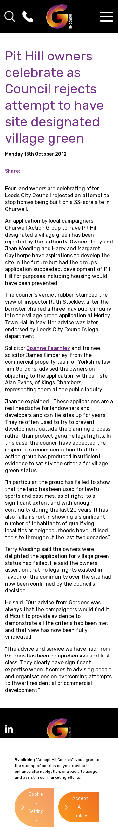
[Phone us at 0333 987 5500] (28, 16)
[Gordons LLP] (59, 16)
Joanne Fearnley (48, 348)
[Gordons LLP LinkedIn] (9, 729)
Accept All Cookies (79, 807)
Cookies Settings (36, 807)
